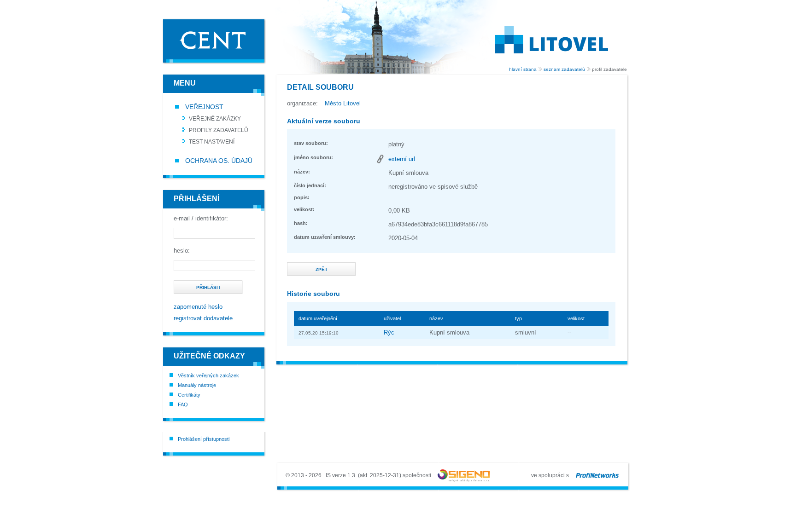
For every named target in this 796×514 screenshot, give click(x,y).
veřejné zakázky (215, 119)
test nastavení (211, 142)
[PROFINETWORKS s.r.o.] (597, 475)
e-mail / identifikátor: (201, 218)
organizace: (302, 103)
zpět (322, 269)
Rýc (389, 332)
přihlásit (208, 287)
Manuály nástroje (197, 385)
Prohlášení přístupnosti (203, 439)
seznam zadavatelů (564, 69)
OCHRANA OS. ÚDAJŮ (217, 160)
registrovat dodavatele (203, 318)
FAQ (183, 404)
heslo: (182, 250)
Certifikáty (189, 395)
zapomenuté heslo (198, 306)
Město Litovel (343, 103)
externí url (401, 159)
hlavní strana (523, 69)
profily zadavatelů (218, 130)
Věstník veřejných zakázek (208, 375)
